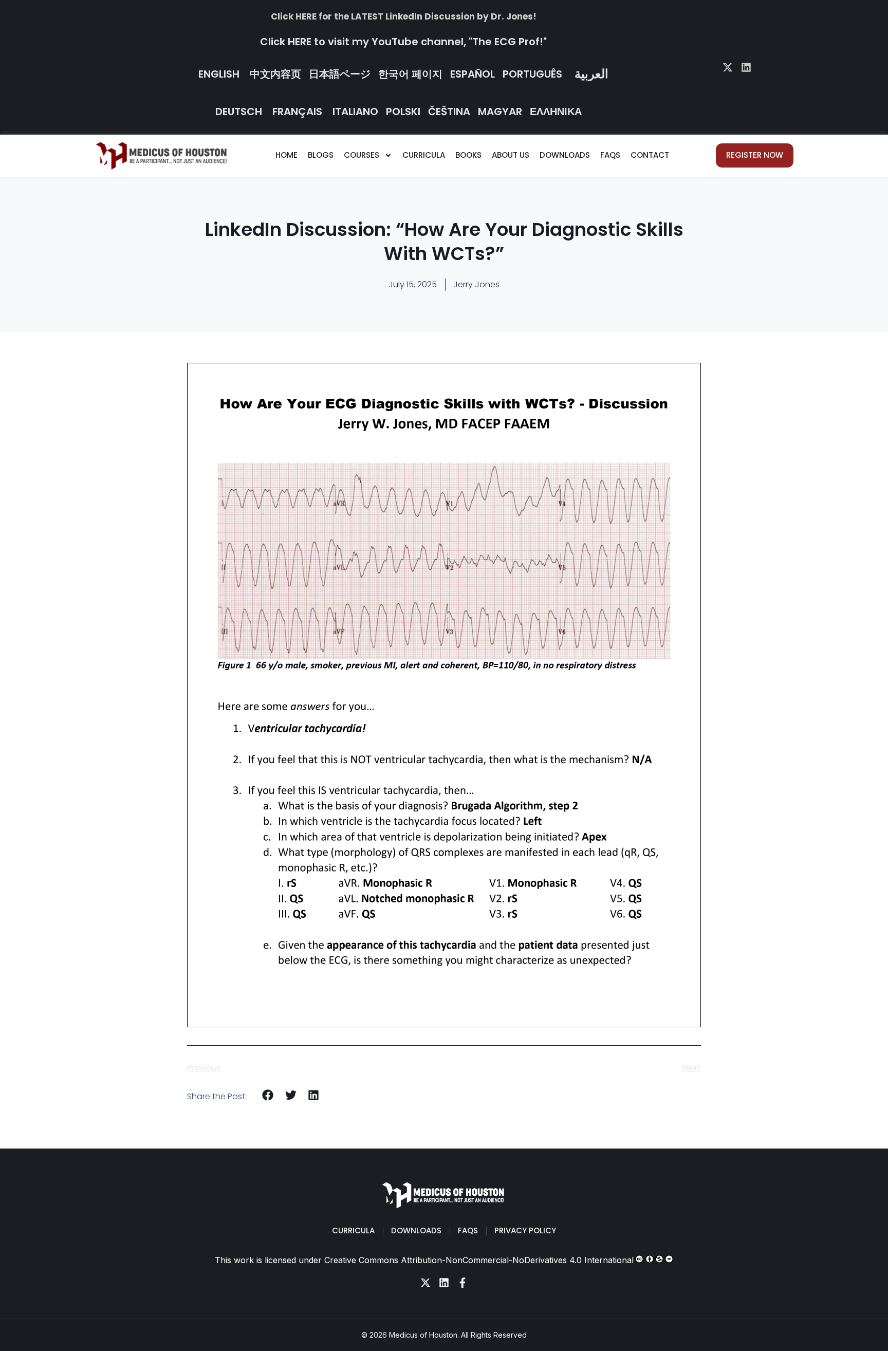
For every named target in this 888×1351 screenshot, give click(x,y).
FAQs (610, 155)
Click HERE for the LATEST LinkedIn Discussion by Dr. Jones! (403, 16)
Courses (361, 155)
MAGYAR (500, 111)
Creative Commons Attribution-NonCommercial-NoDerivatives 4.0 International (479, 1260)
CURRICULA (423, 155)
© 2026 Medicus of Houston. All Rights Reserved (444, 1334)
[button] (268, 1095)
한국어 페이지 (410, 74)
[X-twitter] (728, 67)
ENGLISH (218, 74)
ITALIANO (355, 111)
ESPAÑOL (472, 74)
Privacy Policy (525, 1230)
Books (468, 155)
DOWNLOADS (565, 155)
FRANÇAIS (297, 111)
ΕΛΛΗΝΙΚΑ (556, 111)
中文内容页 (275, 74)
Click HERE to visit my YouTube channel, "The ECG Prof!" (403, 41)
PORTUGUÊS (532, 74)
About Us (510, 155)
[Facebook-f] (462, 1283)
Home (286, 155)
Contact (650, 155)
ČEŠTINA (449, 111)
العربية (591, 73)
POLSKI (403, 111)
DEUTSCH (238, 111)
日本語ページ (340, 74)
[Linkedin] (746, 67)
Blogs (321, 155)
